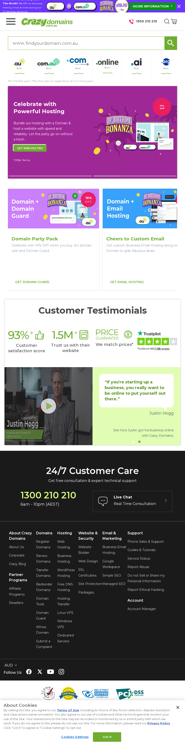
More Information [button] (151, 6)
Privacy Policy (158, 723)
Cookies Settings (75, 737)
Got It (107, 737)
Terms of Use (68, 710)
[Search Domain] (170, 43)
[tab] (133, 442)
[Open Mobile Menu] (11, 21)
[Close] (178, 707)
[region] (92, 239)
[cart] (174, 21)
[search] (167, 21)
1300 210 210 (146, 21)
